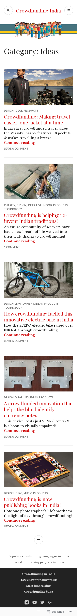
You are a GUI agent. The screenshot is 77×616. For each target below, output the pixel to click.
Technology (13, 209)
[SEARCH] (8, 10)
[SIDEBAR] (38, 539)
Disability (22, 397)
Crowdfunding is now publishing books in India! (32, 502)
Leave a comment (16, 148)
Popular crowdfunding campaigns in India (38, 556)
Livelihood (44, 205)
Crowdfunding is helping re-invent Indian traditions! (36, 218)
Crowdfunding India (38, 10)
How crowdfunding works (38, 580)
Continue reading (19, 143)
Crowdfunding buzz (38, 591)
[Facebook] (27, 602)
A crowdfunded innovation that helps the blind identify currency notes (38, 409)
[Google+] (50, 602)
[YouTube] (35, 602)
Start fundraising (38, 586)
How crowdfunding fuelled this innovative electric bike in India (38, 316)
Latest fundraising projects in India (38, 562)
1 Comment (12, 247)
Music (27, 493)
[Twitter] (42, 602)
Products (30, 110)
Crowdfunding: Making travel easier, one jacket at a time (37, 119)
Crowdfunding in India (38, 574)
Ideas (18, 110)
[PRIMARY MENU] (68, 10)
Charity (9, 205)
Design (9, 110)
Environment (24, 303)
